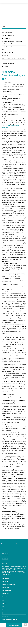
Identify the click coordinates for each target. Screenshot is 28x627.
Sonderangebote (7, 590)
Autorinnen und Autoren (9, 584)
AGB (4, 600)
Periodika (5, 581)
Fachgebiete (6, 578)
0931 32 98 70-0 (5, 555)
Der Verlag (5, 593)
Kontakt (5, 603)
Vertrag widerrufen (14, 625)
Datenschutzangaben (8, 610)
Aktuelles (5, 596)
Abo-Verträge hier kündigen (10, 619)
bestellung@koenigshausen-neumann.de (11, 571)
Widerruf (5, 616)
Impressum (6, 607)
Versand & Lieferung (8, 613)
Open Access (6, 587)
